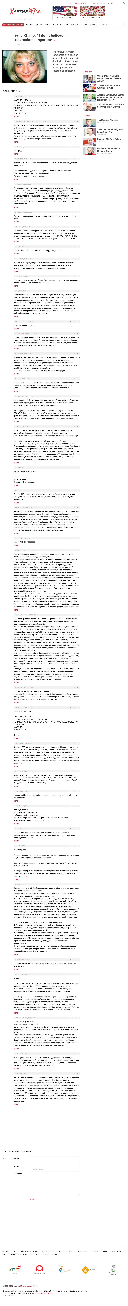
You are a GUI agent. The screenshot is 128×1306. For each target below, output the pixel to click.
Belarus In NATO (53, 1254)
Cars (113, 1251)
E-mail (16, 1166)
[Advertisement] (41, 1128)
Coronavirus (38, 1254)
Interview (103, 25)
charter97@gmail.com (44, 1293)
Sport (67, 25)
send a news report (78, 3)
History (84, 25)
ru (108, 3)
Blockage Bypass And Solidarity (16, 1254)
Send (32, 1199)
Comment (18, 1173)
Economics (49, 25)
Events (59, 25)
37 (55, 40)
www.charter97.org (30, 1286)
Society (38, 25)
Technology (94, 1251)
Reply (16, 117)
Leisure (120, 1251)
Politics (29, 25)
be (105, 3)
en (112, 3)
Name (16, 1158)
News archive (96, 3)
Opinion (93, 25)
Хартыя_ (25, 11)
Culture (75, 25)
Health (105, 1251)
